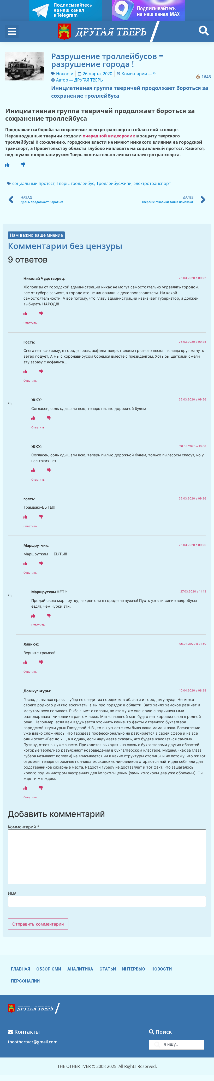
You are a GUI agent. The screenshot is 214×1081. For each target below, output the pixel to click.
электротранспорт (152, 183)
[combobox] (176, 1045)
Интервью (133, 969)
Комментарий (23, 827)
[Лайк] (7, 164)
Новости (64, 74)
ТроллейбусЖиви (114, 183)
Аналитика (80, 969)
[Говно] (23, 164)
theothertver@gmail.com (32, 1042)
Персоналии (25, 981)
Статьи (107, 969)
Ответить (30, 323)
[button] (12, 31)
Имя (12, 893)
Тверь (63, 183)
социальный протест (33, 183)
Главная (20, 969)
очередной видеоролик (109, 136)
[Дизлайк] (41, 313)
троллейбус (82, 183)
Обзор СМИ (48, 969)
